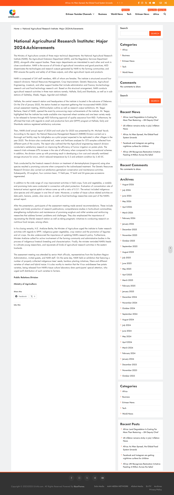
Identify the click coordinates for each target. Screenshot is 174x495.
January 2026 (128, 223)
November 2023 (129, 370)
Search (124, 28)
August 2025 (128, 252)
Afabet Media (137, 486)
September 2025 (129, 246)
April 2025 (127, 274)
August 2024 (128, 319)
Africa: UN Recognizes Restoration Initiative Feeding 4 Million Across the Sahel (141, 153)
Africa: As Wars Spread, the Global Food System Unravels (89, 3)
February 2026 (128, 218)
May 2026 (126, 201)
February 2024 (128, 353)
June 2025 (126, 263)
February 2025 (128, 285)
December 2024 (129, 297)
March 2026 (127, 212)
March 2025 (127, 280)
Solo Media (99, 486)
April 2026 (127, 206)
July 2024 (126, 325)
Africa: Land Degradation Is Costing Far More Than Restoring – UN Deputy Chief (140, 119)
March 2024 (127, 347)
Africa (157, 13)
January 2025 (128, 291)
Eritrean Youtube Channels (79, 14)
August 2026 (128, 184)
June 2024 (127, 330)
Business (102, 14)
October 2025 (128, 240)
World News (118, 13)
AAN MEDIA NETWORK (117, 486)
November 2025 (129, 235)
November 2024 (129, 302)
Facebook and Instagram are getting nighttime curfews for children (138, 145)
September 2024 (129, 314)
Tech (129, 14)
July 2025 (126, 257)
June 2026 (127, 195)
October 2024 (128, 308)
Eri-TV (148, 486)
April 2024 (127, 342)
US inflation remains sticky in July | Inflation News (141, 439)
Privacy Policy (155, 489)
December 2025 (129, 229)
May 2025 (126, 268)
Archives (158, 486)
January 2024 (128, 358)
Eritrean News (143, 13)
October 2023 (128, 375)
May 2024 (126, 336)
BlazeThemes (79, 486)
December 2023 (129, 364)
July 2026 (126, 190)
